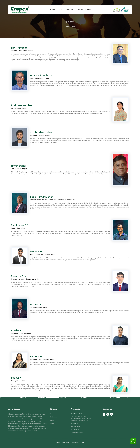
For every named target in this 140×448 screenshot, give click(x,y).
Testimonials (53, 417)
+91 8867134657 (75, 426)
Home (52, 10)
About (60, 10)
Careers (80, 10)
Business (69, 10)
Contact (88, 10)
